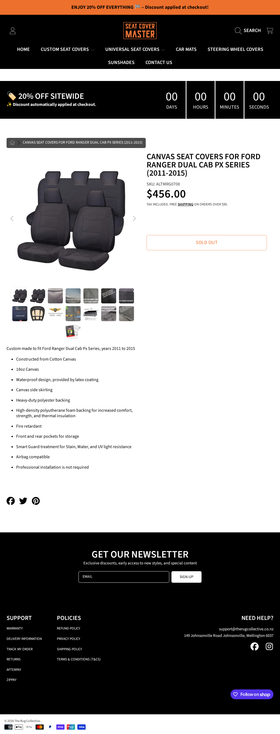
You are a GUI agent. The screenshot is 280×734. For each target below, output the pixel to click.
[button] (249, 31)
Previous (12, 219)
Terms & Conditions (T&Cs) (79, 659)
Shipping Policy (69, 649)
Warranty (15, 628)
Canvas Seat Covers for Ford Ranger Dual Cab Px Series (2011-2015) (82, 142)
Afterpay (14, 669)
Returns (14, 659)
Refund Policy (68, 628)
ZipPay (11, 679)
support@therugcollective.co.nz (246, 629)
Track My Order (20, 649)
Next (134, 219)
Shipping (185, 204)
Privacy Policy (68, 638)
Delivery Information (24, 638)
